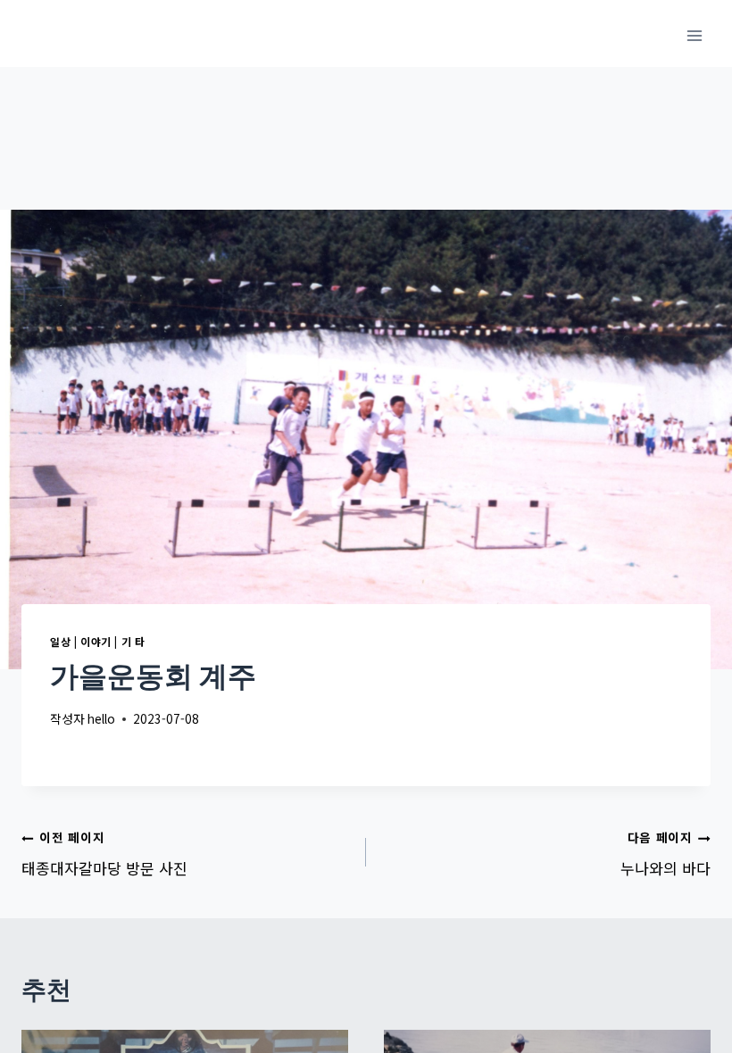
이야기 (96, 641)
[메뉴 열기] (694, 35)
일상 (60, 641)
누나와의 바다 (665, 853)
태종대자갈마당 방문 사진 (104, 853)
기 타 (133, 641)
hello (101, 718)
